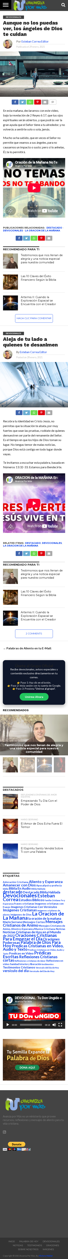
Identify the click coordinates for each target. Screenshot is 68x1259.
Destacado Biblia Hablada (41, 892)
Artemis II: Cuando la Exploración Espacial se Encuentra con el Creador (38, 300)
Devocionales (13, 230)
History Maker (46, 1255)
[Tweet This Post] (26, 411)
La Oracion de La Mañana (42, 230)
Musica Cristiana (44, 928)
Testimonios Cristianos (19, 967)
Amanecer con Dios (19, 885)
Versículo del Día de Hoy (41, 971)
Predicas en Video (21, 953)
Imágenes (48, 1249)
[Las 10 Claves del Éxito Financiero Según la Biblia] (10, 282)
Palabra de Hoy (28, 1241)
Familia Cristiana (52, 900)
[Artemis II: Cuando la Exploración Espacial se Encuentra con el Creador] (10, 303)
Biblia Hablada (38, 889)
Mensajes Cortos (34, 922)
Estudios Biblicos (31, 900)
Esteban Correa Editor (35, 41)
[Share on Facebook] (19, 411)
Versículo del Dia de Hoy (47, 967)
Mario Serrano (12, 922)
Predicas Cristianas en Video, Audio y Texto (33, 947)
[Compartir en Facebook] (15, 101)
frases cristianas (24, 903)
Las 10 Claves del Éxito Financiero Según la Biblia (38, 277)
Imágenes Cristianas (20, 910)
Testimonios (34, 1245)
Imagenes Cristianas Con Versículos (34, 907)
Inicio (11, 1241)
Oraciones (52, 1245)
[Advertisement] (34, 1193)
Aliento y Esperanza (46, 881)
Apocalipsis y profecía (49, 885)
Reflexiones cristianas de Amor (30, 961)
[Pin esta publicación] (37, 101)
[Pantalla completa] (60, 1025)
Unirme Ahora (34, 696)
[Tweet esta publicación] (22, 101)
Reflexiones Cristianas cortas (30, 958)
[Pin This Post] (41, 411)
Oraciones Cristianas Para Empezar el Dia (30, 937)
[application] (34, 1011)
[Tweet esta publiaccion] (26, 237)
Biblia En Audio (20, 888)
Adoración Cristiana (15, 882)
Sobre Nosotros (28, 1249)
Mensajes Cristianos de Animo (33, 923)
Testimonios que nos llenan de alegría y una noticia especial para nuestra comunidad (42, 259)
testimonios (48, 964)
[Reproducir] (8, 1025)
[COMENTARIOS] (52, 101)
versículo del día (16, 971)
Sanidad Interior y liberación (25, 964)
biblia (5, 888)
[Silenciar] (54, 1025)
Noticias (60, 929)
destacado (54, 227)
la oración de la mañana (44, 918)
